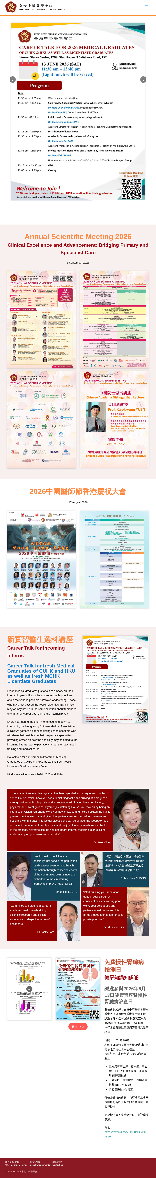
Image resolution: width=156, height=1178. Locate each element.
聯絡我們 (57, 1163)
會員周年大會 (16, 1163)
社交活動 (40, 1163)
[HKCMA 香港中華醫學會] (35, 12)
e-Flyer (79, 1026)
